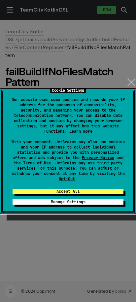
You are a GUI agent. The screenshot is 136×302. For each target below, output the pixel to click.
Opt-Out (67, 179)
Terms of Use (37, 163)
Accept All (68, 191)
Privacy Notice (98, 157)
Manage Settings (68, 202)
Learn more (80, 131)
